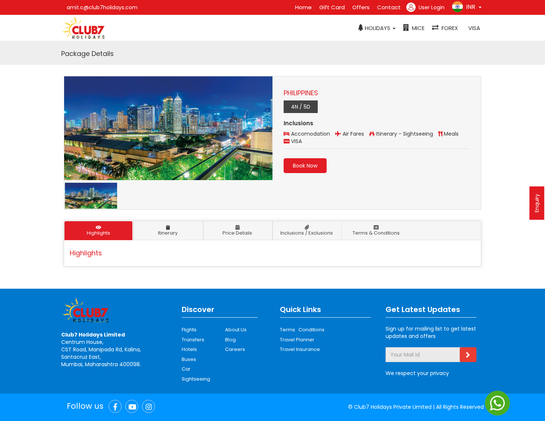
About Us (236, 329)
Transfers (193, 339)
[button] (376, 28)
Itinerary (168, 232)
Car (186, 368)
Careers (235, 349)
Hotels (189, 349)
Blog (230, 339)
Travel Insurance (300, 349)
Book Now (305, 165)
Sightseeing (196, 378)
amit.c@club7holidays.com (102, 7)
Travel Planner (297, 339)
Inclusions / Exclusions (306, 232)
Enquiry (537, 203)
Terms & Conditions (376, 232)
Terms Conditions (302, 329)
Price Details (237, 232)
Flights (189, 329)
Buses (189, 359)
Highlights (98, 232)
